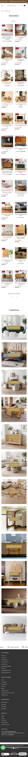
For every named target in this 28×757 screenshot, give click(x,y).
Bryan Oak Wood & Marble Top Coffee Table (20, 193)
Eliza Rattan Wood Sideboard (21, 60)
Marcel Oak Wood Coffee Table (20, 261)
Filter (14, 21)
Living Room (4, 682)
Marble (2, 688)
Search (2, 718)
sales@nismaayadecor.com (10, 731)
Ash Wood (3, 708)
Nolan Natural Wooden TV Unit (7, 149)
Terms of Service (5, 661)
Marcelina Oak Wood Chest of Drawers (20, 238)
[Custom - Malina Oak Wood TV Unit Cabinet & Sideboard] (7, 30)
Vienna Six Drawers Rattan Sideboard (20, 37)
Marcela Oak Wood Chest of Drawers (7, 261)
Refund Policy (4, 664)
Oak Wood (3, 704)
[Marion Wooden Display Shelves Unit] (7, 75)
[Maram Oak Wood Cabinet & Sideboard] (21, 276)
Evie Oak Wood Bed (7, 237)
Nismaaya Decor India (6, 670)
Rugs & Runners (5, 690)
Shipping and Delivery (6, 666)
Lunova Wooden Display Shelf (21, 104)
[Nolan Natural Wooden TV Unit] (7, 141)
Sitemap (3, 668)
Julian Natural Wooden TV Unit (7, 126)
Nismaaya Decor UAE (5, 672)
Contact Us (3, 657)
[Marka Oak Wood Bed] (7, 186)
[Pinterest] (11, 748)
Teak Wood (3, 706)
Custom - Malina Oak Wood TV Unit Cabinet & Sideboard (7, 38)
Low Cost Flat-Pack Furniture (7, 692)
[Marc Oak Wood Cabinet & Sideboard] (7, 276)
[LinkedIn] (15, 748)
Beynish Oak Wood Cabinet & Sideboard (7, 215)
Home (2, 10)
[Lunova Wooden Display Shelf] (21, 97)
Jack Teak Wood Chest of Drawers (20, 172)
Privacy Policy (4, 659)
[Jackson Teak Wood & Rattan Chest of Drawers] (7, 164)
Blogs (2, 716)
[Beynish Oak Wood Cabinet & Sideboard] (7, 207)
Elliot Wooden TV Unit (7, 104)
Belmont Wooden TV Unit (20, 125)
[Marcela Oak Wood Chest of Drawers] (7, 253)
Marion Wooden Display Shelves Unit (7, 83)
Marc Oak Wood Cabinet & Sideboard (7, 283)
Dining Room (4, 684)
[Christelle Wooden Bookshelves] (21, 75)
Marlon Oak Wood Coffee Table (20, 215)
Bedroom (3, 686)
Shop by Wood (4, 694)
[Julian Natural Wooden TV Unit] (7, 118)
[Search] (19, 5)
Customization (4, 722)
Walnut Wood (4, 702)
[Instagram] (17, 748)
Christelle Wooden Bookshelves (21, 83)
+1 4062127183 (10, 734)
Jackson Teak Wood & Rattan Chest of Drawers (7, 172)
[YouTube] (13, 748)
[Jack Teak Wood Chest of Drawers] (21, 164)
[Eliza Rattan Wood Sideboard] (21, 52)
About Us (3, 655)
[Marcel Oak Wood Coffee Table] (21, 253)
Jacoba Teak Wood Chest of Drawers (21, 149)
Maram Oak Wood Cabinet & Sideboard (20, 283)
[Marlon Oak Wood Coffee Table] (21, 207)
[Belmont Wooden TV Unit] (21, 118)
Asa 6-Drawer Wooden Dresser (7, 60)
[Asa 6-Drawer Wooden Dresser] (7, 52)
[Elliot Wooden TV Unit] (7, 97)
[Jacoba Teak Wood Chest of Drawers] (21, 141)
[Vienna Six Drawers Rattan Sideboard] (21, 30)
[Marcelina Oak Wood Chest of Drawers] (21, 230)
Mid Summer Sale (5, 724)
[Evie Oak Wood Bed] (7, 230)
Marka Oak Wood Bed (7, 192)
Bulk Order (3, 720)
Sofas (2, 679)
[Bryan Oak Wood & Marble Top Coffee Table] (21, 186)
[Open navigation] (2, 5)
